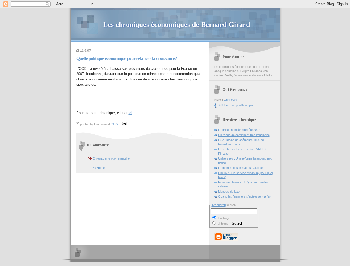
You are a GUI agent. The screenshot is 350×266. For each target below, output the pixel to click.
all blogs (222, 223)
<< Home (99, 167)
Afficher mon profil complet (236, 105)
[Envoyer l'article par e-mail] (124, 124)
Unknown (230, 99)
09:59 (114, 124)
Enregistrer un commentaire (111, 158)
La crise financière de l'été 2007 (239, 129)
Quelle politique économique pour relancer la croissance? (126, 58)
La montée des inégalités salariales (241, 167)
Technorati (219, 205)
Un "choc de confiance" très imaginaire (244, 135)
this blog (223, 218)
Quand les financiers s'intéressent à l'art (244, 196)
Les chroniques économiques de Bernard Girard (176, 24)
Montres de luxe (229, 191)
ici (130, 113)
